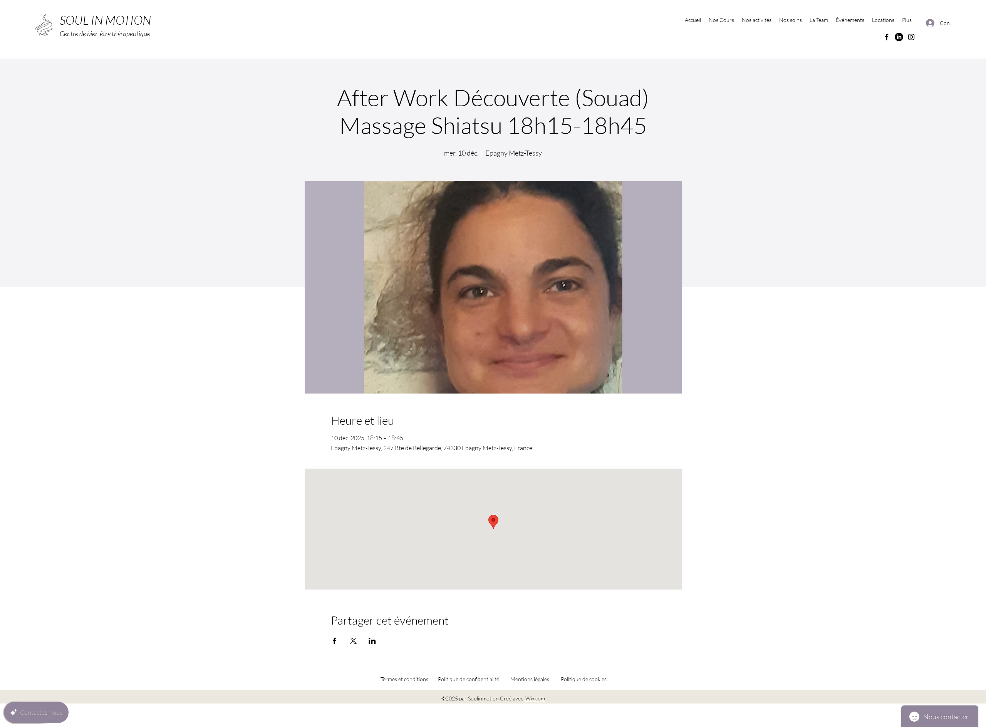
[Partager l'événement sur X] (353, 641)
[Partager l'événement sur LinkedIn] (372, 641)
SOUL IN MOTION (105, 19)
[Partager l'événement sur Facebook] (334, 641)
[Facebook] (886, 37)
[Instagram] (911, 37)
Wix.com (534, 698)
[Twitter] (899, 37)
